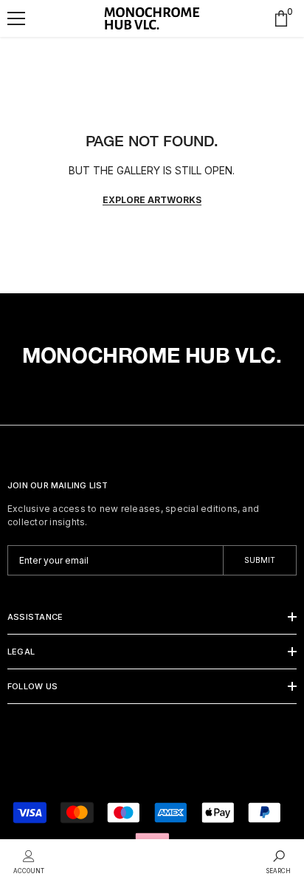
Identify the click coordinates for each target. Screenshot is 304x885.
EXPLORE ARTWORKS (152, 199)
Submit (259, 560)
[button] (16, 18)
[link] (29, 860)
